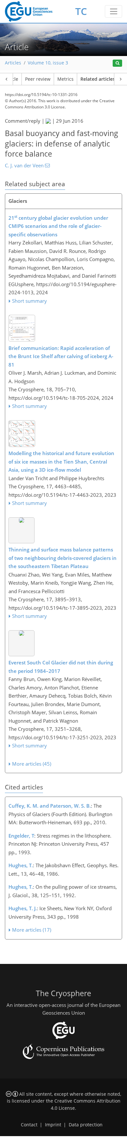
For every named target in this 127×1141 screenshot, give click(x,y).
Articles (13, 63)
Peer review (37, 79)
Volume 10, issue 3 (48, 63)
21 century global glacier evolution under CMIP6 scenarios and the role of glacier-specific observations (58, 226)
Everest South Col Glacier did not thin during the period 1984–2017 (60, 666)
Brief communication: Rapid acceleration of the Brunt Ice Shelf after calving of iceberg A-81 (60, 356)
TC (81, 11)
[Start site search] (117, 63)
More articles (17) (31, 929)
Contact (29, 1125)
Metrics (65, 79)
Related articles (97, 79)
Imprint (53, 1125)
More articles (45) (31, 763)
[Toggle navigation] (113, 11)
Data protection (86, 1125)
